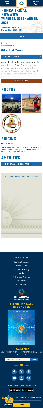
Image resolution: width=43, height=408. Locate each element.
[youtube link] (14, 378)
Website (19, 50)
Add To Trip (12, 56)
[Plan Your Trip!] (8, 400)
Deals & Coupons (22, 262)
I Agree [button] (21, 405)
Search (36, 2)
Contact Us (21, 284)
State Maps (21, 266)
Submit (34, 359)
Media (21, 273)
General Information (18, 164)
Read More (21, 80)
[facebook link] (14, 371)
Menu (7, 2)
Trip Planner (21, 281)
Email (7, 50)
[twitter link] (21, 371)
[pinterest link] (28, 371)
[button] (7, 3)
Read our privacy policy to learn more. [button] (27, 400)
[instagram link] (21, 378)
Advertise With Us (21, 277)
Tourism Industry (21, 269)
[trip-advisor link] (28, 378)
